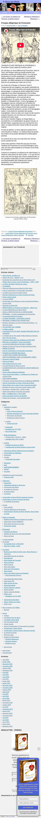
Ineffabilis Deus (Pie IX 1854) (14, 439)
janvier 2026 (6, 662)
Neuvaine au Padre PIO (9, 305)
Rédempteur (9, 235)
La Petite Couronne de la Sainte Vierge (14, 292)
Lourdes (8, 421)
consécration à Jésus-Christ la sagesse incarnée (17, 497)
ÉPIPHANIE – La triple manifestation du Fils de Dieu (18, 314)
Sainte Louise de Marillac (12, 592)
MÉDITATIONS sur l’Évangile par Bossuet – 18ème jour (19, 308)
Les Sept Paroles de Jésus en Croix (13, 365)
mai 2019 (5, 694)
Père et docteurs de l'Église (11, 607)
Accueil (4, 12)
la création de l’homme (11, 489)
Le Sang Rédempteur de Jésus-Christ (14, 310)
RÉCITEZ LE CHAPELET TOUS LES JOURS (16, 342)
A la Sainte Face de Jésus (12, 617)
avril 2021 (5, 679)
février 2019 (6, 700)
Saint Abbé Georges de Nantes (13, 556)
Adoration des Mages (10, 531)
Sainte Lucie (8, 594)
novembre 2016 (7, 715)
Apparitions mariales (10, 407)
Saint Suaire (6, 650)
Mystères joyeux (10, 643)
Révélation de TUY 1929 (13, 429)
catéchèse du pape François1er (12, 475)
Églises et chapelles (8, 517)
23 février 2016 (9, 477)
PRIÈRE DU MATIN (8, 348)
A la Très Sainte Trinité (11, 622)
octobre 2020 (6, 690)
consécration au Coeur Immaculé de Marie (15, 499)
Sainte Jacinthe (9, 589)
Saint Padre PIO (9, 581)
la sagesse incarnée (10, 632)
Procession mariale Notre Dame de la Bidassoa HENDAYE (20, 381)
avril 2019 (5, 696)
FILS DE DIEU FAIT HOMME (11, 327)
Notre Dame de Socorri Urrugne (14, 524)
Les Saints (5, 549)
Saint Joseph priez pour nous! (11, 363)
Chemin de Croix (12, 423)
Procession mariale (10, 526)
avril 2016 (5, 720)
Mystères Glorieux (11, 641)
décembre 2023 (7, 670)
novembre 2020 (7, 687)
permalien (31, 235)
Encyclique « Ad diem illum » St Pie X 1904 (15, 389)
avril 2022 (5, 674)
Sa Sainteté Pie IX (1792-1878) (14, 544)
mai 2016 (5, 717)
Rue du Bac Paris (10, 431)
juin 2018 (5, 707)
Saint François (8, 564)
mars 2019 (5, 698)
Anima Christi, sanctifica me (11, 275)
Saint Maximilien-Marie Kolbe (13, 579)
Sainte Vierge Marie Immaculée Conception (16, 391)
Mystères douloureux (12, 639)
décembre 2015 (7, 726)
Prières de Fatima (8, 361)
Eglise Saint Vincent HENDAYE (13, 521)
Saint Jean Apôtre (9, 567)
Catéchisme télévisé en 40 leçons (14, 485)
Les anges (7, 493)
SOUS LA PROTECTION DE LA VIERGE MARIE (17, 312)
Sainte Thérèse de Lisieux (12, 602)
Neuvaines (7, 463)
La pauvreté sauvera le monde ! (12, 316)
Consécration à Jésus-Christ (13, 628)
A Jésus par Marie (11, 2)
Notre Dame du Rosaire (14, 415)
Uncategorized (7, 653)
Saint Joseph (8, 571)
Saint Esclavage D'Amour (13, 575)
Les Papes (5, 542)
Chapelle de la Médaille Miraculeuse (13, 353)
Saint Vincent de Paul (10, 583)
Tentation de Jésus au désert (14, 445)
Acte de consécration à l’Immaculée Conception (17, 290)
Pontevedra (9, 427)
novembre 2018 (7, 702)
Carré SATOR (8, 507)
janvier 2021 (6, 683)
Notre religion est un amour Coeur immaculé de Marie (19, 385)
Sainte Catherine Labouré (12, 587)
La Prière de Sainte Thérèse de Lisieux (14, 284)
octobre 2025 (6, 668)
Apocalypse (7, 483)
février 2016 (6, 724)
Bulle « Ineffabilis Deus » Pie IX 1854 (14, 393)
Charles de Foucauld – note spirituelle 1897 (16, 398)
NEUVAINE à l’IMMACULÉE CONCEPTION (15, 320)
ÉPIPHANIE (6, 529)
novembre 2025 (7, 666)
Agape (4, 405)
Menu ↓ (36, 12)
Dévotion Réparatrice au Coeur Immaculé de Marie (18, 295)
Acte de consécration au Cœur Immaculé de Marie (18, 383)
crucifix (7, 233)
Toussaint (7, 471)
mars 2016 (5, 722)
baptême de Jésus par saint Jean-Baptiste (17, 534)
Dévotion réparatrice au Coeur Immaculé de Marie (23, 413)
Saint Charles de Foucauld (12, 560)
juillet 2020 (5, 692)
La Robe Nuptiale (7, 539)
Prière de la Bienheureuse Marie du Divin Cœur (17, 288)
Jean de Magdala (23, 25)
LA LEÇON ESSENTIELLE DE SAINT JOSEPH (17, 344)
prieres (4, 613)
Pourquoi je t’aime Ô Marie (10, 359)
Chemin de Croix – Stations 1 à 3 (12, 277)
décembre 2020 (7, 685)
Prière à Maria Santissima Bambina (13, 372)
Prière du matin (9, 635)
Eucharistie (7, 455)
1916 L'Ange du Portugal (14, 411)
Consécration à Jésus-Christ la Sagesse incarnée (19, 630)
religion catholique (19, 235)
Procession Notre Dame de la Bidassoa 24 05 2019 (18, 340)
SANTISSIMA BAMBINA (9, 378)
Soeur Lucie (8, 604)
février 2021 (6, 681)
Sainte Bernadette (9, 585)
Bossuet (6, 610)
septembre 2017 (7, 709)
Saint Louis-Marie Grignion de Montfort (14, 396)
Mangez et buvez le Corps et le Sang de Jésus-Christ (19, 346)
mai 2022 (5, 672)
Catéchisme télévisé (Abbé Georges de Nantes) (19, 451)
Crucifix (10, 231)
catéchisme (6, 481)
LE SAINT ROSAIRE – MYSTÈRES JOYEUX (16, 318)
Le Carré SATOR (7, 299)
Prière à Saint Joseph (9, 297)
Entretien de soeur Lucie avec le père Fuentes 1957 (18, 387)
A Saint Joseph (8, 624)
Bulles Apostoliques (10, 435)
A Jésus (6, 615)
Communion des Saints (11, 487)
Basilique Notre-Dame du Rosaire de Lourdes (18, 519)
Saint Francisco (9, 562)
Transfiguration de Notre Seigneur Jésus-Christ (20, 447)
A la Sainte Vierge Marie (11, 620)
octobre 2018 (6, 705)
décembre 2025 (7, 664)
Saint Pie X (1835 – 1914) (12, 546)
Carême (6, 443)
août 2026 (5, 659)
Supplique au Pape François (16, 418)
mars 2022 (5, 677)
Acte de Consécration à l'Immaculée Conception (19, 626)
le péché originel (9, 491)
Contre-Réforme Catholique (12, 453)
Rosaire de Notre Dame (11, 637)
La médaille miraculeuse (11, 501)
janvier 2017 (6, 711)
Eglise (11, 233)
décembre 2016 (7, 713)
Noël (5, 465)
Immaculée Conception (12, 459)
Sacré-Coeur (8, 647)
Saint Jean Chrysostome (11, 569)
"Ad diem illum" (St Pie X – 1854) (15, 437)
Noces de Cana (9, 536)
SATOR (6, 469)
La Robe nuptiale (7, 329)
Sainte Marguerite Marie (11, 599)
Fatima (7, 409)
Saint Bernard (8, 558)
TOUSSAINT (6, 286)
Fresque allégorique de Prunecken (23, 231)
